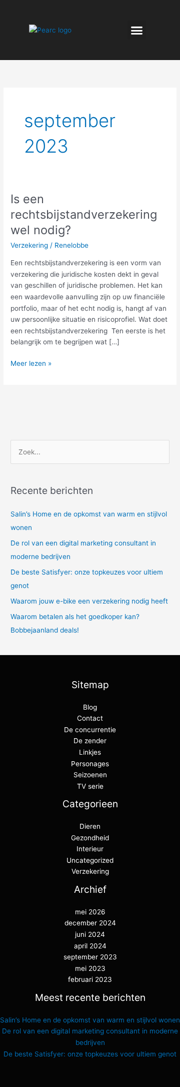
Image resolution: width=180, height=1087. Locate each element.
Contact (90, 718)
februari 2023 (90, 979)
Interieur (90, 849)
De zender (90, 741)
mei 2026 (90, 912)
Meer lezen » (31, 362)
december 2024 (90, 923)
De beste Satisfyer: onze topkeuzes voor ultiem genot (90, 1054)
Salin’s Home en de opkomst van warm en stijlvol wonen (90, 1020)
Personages (90, 764)
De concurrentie (90, 730)
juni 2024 (90, 934)
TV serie (90, 786)
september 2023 (90, 957)
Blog (90, 707)
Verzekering (29, 245)
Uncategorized (90, 860)
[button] (137, 30)
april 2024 (90, 946)
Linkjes (90, 752)
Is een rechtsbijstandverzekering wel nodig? (83, 214)
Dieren (90, 826)
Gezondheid (90, 838)
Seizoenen (90, 775)
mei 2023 (90, 968)
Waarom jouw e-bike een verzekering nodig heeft (89, 601)
